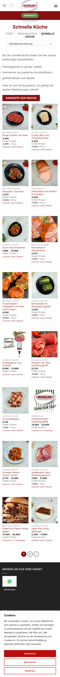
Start (10, 33)
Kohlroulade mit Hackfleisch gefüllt (41, 305)
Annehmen (30, 653)
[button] (4, 5)
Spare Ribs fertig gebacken (40, 530)
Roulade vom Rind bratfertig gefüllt (41, 364)
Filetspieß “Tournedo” (13, 191)
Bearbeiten (30, 662)
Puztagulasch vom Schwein (11, 364)
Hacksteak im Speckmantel (38, 249)
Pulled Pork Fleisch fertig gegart (15, 530)
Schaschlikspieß (10, 419)
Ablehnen (30, 670)
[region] (30, 644)
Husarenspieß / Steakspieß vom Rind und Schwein (13, 306)
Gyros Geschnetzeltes (13, 247)
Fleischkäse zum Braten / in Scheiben (44, 192)
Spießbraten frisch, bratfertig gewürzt (41, 474)
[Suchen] (11, 5)
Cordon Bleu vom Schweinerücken (40, 136)
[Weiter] (36, 554)
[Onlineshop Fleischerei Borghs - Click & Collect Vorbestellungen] (30, 5)
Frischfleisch (27, 33)
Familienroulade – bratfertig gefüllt (40, 420)
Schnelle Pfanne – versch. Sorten (11, 474)
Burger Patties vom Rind (14, 135)
